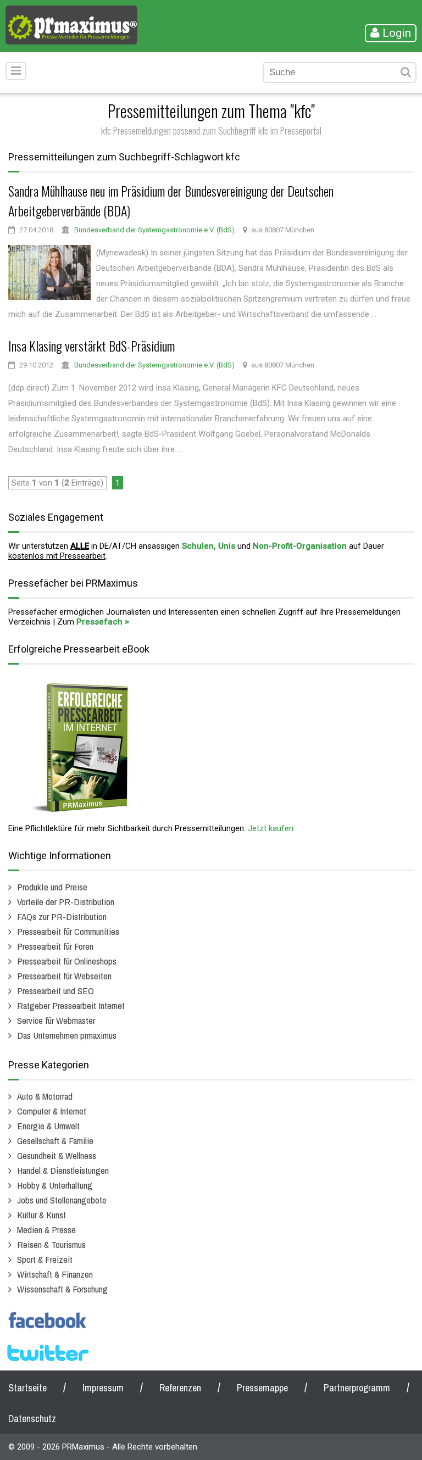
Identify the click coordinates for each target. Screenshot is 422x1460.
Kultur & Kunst (41, 1214)
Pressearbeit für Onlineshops (66, 961)
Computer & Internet (51, 1111)
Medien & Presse (46, 1229)
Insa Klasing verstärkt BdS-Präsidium (91, 345)
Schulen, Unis (208, 546)
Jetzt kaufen (270, 828)
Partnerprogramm (357, 1388)
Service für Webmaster (56, 1020)
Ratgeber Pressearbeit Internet (71, 1005)
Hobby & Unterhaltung (54, 1185)
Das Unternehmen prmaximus (66, 1035)
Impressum (103, 1388)
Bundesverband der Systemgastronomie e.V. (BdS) (154, 230)
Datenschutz (32, 1418)
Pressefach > (102, 622)
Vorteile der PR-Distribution (65, 901)
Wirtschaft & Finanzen (55, 1274)
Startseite (27, 1388)
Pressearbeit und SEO (55, 990)
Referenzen (180, 1388)
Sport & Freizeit (45, 1259)
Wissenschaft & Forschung (62, 1289)
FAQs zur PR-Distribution (62, 916)
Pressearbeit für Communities (68, 931)
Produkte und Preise (52, 887)
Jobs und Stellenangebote (62, 1200)
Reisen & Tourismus (51, 1244)
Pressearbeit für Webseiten (64, 975)
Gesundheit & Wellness (56, 1155)
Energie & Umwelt (48, 1125)
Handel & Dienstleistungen (63, 1170)
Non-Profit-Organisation (300, 546)
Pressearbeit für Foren (55, 946)
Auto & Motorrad (45, 1096)
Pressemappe (262, 1388)
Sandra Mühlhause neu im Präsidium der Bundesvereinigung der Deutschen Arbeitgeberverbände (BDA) (171, 200)
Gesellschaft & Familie (55, 1140)
